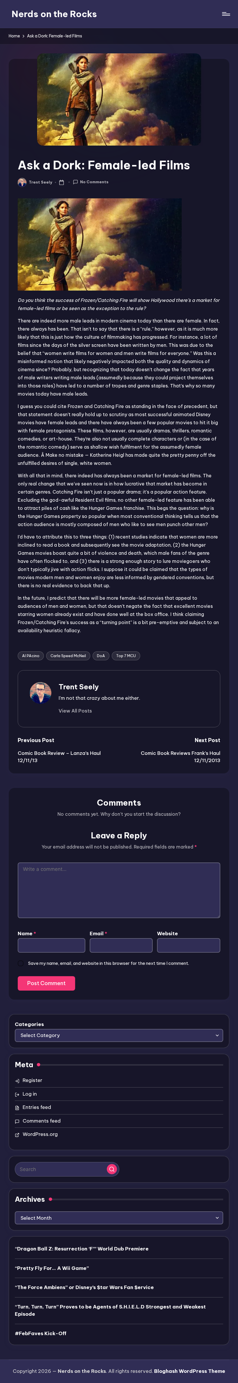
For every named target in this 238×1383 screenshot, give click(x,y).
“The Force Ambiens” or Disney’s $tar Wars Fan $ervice (84, 1287)
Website (167, 933)
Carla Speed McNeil (68, 655)
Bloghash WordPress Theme (189, 1371)
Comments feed (42, 1121)
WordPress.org (40, 1134)
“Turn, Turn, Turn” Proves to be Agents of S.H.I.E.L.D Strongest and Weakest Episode (110, 1310)
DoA (101, 655)
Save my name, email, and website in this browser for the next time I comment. (108, 963)
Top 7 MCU (126, 655)
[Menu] (225, 14)
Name (27, 933)
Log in (30, 1094)
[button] (75, 711)
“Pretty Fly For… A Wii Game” (52, 1268)
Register (32, 1080)
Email (98, 933)
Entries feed (37, 1107)
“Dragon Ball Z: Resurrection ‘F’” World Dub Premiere (82, 1249)
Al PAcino (30, 655)
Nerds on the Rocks (54, 13)
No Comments (94, 182)
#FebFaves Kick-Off (40, 1333)
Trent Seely (79, 686)
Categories (29, 1024)
